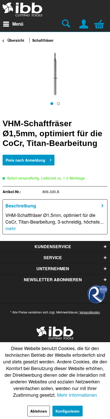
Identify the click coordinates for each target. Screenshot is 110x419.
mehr (10, 228)
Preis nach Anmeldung (25, 160)
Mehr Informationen (77, 394)
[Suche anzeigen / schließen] (66, 24)
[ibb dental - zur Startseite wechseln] (22, 9)
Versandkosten (89, 312)
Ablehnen (38, 411)
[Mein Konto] (84, 23)
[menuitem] (13, 24)
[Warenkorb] (100, 23)
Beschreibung (20, 205)
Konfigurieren (68, 411)
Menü (17, 24)
